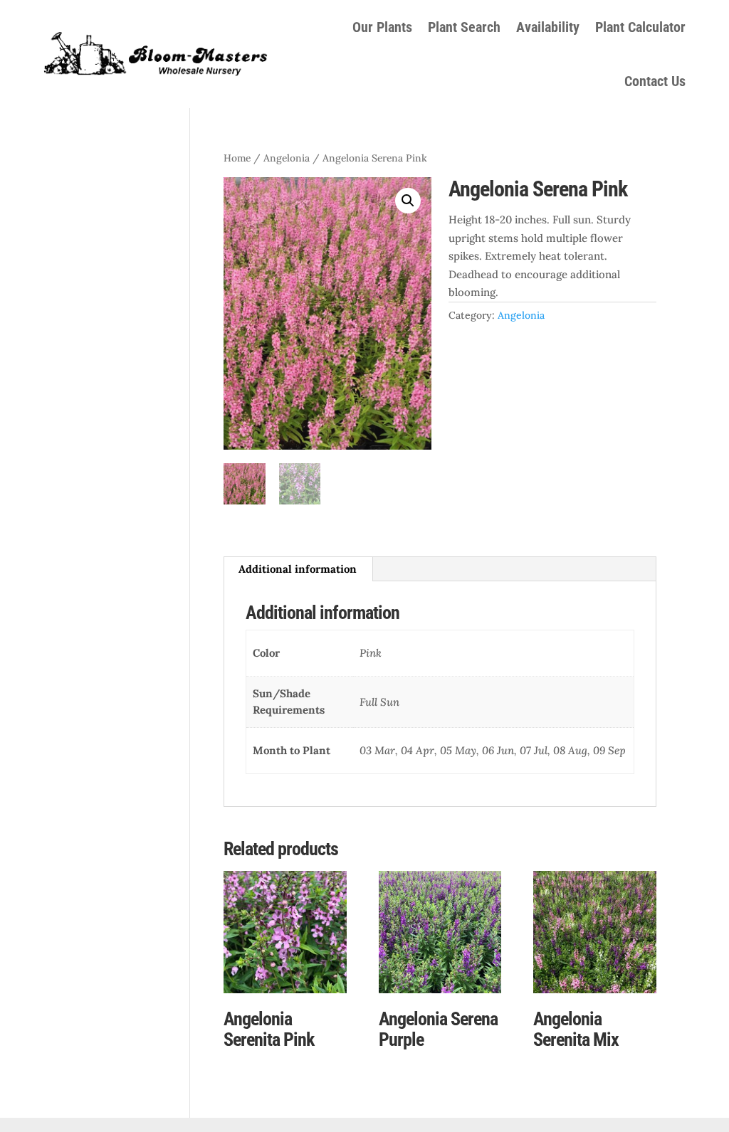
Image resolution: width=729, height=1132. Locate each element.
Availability (547, 27)
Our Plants (382, 27)
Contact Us (655, 81)
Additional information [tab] (297, 569)
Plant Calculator (640, 27)
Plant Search (464, 27)
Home (237, 158)
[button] (408, 200)
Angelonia (286, 158)
